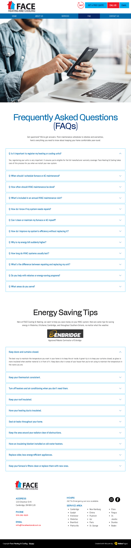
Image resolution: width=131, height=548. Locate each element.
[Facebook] (117, 499)
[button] (65, 16)
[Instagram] (111, 499)
